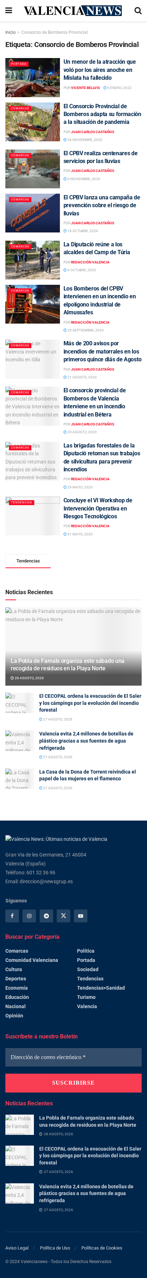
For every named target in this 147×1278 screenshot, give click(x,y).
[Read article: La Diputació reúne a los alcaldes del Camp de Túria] (32, 260)
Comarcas (20, 108)
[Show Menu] (8, 10)
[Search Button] (138, 10)
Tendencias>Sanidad (101, 988)
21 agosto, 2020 (82, 377)
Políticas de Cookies (101, 1248)
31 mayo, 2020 (80, 534)
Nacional (15, 1006)
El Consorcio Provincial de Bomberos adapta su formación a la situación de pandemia (102, 114)
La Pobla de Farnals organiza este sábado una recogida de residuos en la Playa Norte (68, 665)
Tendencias (21, 502)
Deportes (15, 978)
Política (86, 951)
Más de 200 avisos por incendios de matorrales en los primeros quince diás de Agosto (102, 351)
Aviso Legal (17, 1248)
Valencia (87, 1006)
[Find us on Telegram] (46, 916)
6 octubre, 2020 (81, 270)
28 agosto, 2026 (29, 678)
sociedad (87, 969)
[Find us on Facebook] (12, 916)
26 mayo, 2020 (80, 487)
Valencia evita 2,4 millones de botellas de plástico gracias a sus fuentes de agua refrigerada (86, 740)
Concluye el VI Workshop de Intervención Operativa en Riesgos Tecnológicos (98, 508)
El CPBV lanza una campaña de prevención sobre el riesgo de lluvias (102, 205)
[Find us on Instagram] (29, 916)
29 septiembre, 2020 (85, 330)
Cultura (13, 969)
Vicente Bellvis (85, 88)
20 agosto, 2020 (82, 432)
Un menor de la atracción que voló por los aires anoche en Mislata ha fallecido (100, 69)
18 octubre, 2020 (82, 231)
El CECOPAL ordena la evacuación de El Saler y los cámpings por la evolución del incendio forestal (90, 703)
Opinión (14, 1015)
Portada (18, 64)
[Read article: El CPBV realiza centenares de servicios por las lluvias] (32, 169)
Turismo (86, 997)
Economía (16, 988)
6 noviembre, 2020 (83, 179)
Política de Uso (55, 1248)
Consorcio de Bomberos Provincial (54, 32)
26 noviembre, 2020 (84, 140)
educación (17, 997)
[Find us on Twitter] (63, 916)
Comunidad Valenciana (31, 960)
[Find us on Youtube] (80, 916)
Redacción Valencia (90, 262)
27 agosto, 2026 (57, 719)
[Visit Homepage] (73, 10)
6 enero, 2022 (119, 88)
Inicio (10, 32)
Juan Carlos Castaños (92, 132)
